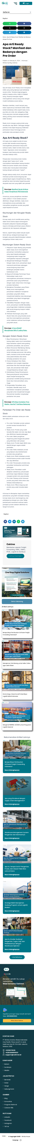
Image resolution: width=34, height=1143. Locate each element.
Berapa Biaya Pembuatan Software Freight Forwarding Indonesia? (15, 764)
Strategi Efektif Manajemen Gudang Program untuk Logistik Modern (16, 905)
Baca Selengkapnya (12, 770)
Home (4, 37)
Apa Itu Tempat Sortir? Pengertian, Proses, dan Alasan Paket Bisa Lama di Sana (17, 869)
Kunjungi (15, 1140)
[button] (30, 12)
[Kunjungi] (20, 1140)
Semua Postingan (15, 556)
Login (27, 3)
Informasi (24, 60)
